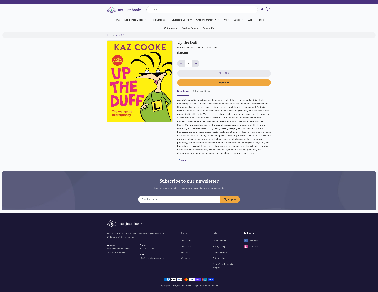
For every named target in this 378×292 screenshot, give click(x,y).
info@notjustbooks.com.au (152, 258)
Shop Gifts (186, 246)
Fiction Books (158, 20)
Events (251, 20)
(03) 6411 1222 (147, 249)
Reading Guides (190, 28)
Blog (261, 20)
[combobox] (197, 9)
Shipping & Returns (202, 91)
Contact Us (208, 28)
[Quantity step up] (195, 63)
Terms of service (220, 240)
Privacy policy (219, 246)
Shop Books (187, 240)
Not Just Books (184, 285)
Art (225, 20)
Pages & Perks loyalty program (223, 266)
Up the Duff (119, 35)
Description (183, 91)
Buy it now (224, 82)
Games (237, 20)
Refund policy (219, 258)
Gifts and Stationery (206, 20)
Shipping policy (220, 252)
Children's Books (180, 20)
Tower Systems (211, 285)
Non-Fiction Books (134, 20)
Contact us (186, 258)
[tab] (185, 92)
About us (185, 252)
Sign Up (228, 199)
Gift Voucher (170, 28)
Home (117, 20)
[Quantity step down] (181, 63)
